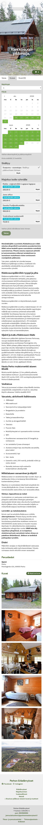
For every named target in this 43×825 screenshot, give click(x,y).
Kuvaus (12, 78)
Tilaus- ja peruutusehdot (12, 819)
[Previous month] (4, 96)
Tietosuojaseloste (31, 819)
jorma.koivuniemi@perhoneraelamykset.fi (21, 815)
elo (15, 96)
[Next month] (38, 125)
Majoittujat (6, 84)
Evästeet (21, 822)
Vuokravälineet (21, 794)
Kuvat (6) (22, 78)
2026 (32, 96)
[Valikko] (40, 3)
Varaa (4, 78)
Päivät (4, 92)
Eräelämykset (21, 789)
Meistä (21, 797)
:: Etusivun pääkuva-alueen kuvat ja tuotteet (21, 799)
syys (11, 125)
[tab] (21, 170)
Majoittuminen (15, 9)
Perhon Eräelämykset (21, 780)
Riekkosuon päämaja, (32, 9)
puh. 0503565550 (21, 813)
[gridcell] (5, 103)
